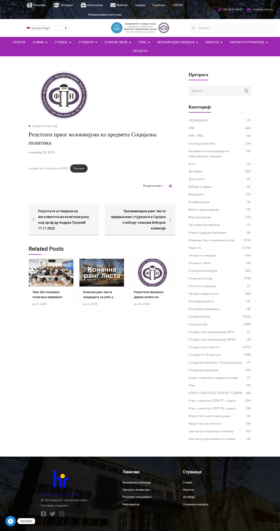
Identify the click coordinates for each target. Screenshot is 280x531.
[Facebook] (43, 514)
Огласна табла (220, 263)
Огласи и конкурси (220, 255)
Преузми (79, 168)
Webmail (122, 5)
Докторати (219, 179)
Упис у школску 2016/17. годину (220, 400)
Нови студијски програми (219, 232)
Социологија (220, 324)
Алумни (140, 5)
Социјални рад (220, 316)
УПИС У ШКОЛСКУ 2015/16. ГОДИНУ (220, 393)
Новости (220, 248)
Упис (220, 385)
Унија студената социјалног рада (219, 378)
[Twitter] (52, 514)
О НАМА (38, 42)
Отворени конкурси (220, 270)
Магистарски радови (219, 209)
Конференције (219, 202)
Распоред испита (219, 301)
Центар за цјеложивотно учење (219, 439)
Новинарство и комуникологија (220, 240)
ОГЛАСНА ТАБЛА (116, 42)
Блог (219, 164)
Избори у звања (219, 187)
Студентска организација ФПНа (219, 339)
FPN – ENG (220, 136)
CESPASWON (219, 120)
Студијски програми (220, 370)
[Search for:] (220, 91)
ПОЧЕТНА (19, 42)
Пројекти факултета (220, 293)
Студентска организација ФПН (219, 332)
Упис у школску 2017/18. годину (220, 408)
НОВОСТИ (212, 42)
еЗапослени (95, 5)
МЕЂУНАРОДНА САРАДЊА (176, 42)
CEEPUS (178, 5)
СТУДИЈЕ (61, 42)
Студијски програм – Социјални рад (219, 362)
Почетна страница (219, 286)
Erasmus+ (159, 5)
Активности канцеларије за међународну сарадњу (220, 153)
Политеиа (39, 5)
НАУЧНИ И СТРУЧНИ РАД (247, 42)
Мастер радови (220, 217)
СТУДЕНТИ (86, 42)
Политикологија (220, 278)
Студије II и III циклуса (220, 355)
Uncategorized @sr (220, 143)
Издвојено (220, 194)
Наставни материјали (219, 225)
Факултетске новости (220, 423)
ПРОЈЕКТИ (140, 51)
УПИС (142, 42)
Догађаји (220, 171)
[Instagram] (62, 514)
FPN (220, 128)
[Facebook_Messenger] (11, 521)
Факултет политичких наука (219, 416)
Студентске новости (220, 347)
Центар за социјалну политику (220, 431)
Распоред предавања (219, 309)
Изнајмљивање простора (104, 14)
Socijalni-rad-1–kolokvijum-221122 (48, 168)
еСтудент (67, 5)
